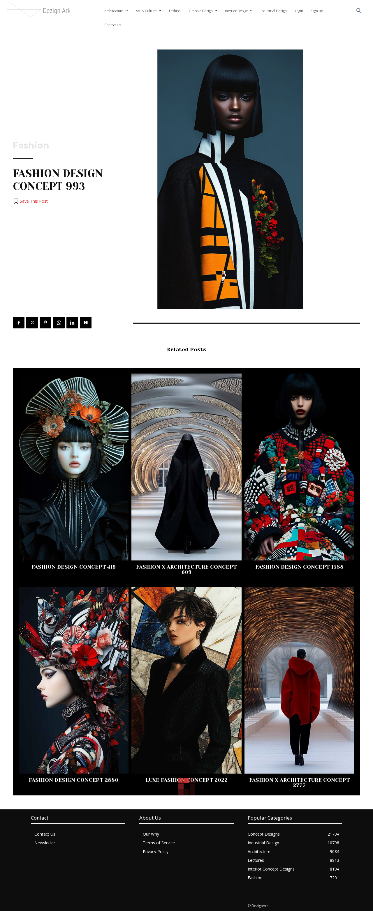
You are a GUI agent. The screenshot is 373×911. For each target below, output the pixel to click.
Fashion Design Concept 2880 (73, 780)
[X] (32, 322)
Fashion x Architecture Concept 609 (186, 569)
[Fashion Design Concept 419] (74, 467)
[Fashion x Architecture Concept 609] (186, 467)
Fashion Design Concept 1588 (299, 567)
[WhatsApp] (59, 322)
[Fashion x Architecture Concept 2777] (299, 680)
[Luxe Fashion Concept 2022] (186, 680)
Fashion (31, 145)
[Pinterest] (45, 322)
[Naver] (86, 322)
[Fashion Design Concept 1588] (299, 467)
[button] (359, 11)
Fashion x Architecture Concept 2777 (299, 782)
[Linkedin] (72, 322)
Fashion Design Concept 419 (73, 567)
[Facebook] (18, 322)
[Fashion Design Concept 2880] (74, 680)
